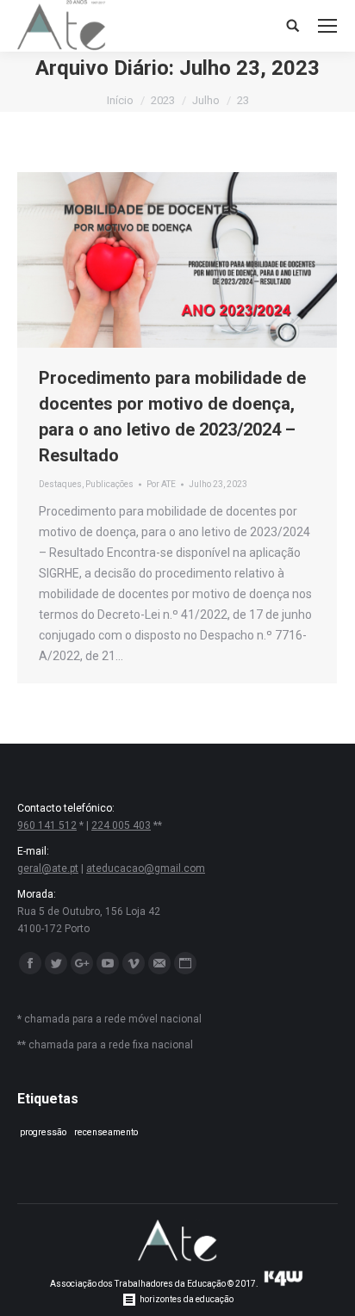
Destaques (60, 484)
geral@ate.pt (47, 868)
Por (161, 484)
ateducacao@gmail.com (145, 868)
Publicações (109, 484)
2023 (163, 100)
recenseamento (106, 1132)
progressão (43, 1132)
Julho (206, 100)
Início (120, 100)
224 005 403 (121, 825)
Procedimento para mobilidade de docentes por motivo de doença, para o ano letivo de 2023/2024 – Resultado (172, 417)
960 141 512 (47, 825)
